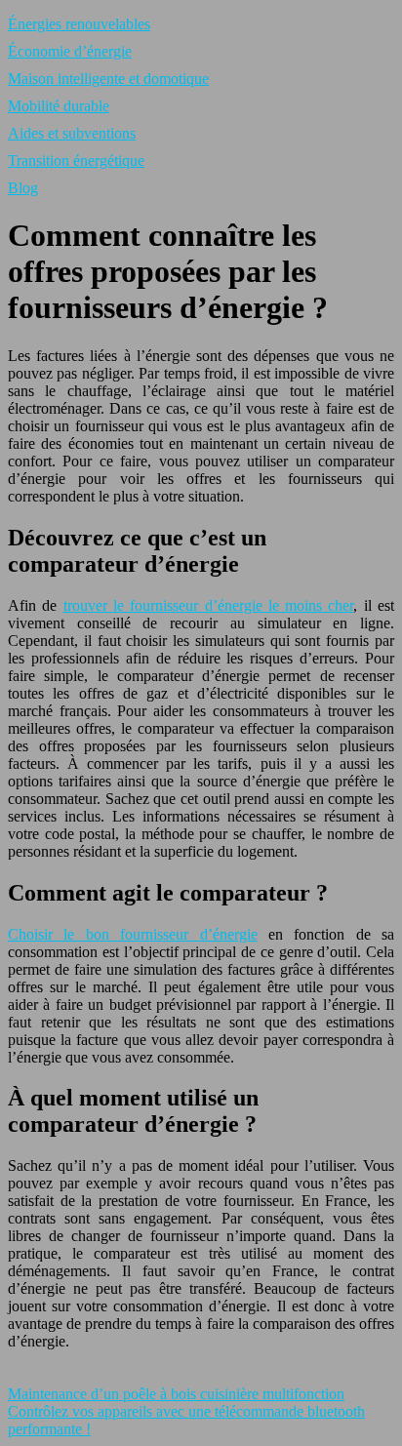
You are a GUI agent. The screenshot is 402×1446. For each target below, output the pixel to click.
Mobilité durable (58, 106)
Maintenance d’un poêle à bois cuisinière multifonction (176, 1394)
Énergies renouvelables (79, 24)
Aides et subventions (72, 133)
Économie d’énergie (70, 51)
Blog (23, 188)
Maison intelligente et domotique (108, 78)
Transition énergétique (76, 160)
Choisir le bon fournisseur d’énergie (133, 934)
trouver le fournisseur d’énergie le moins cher (208, 605)
